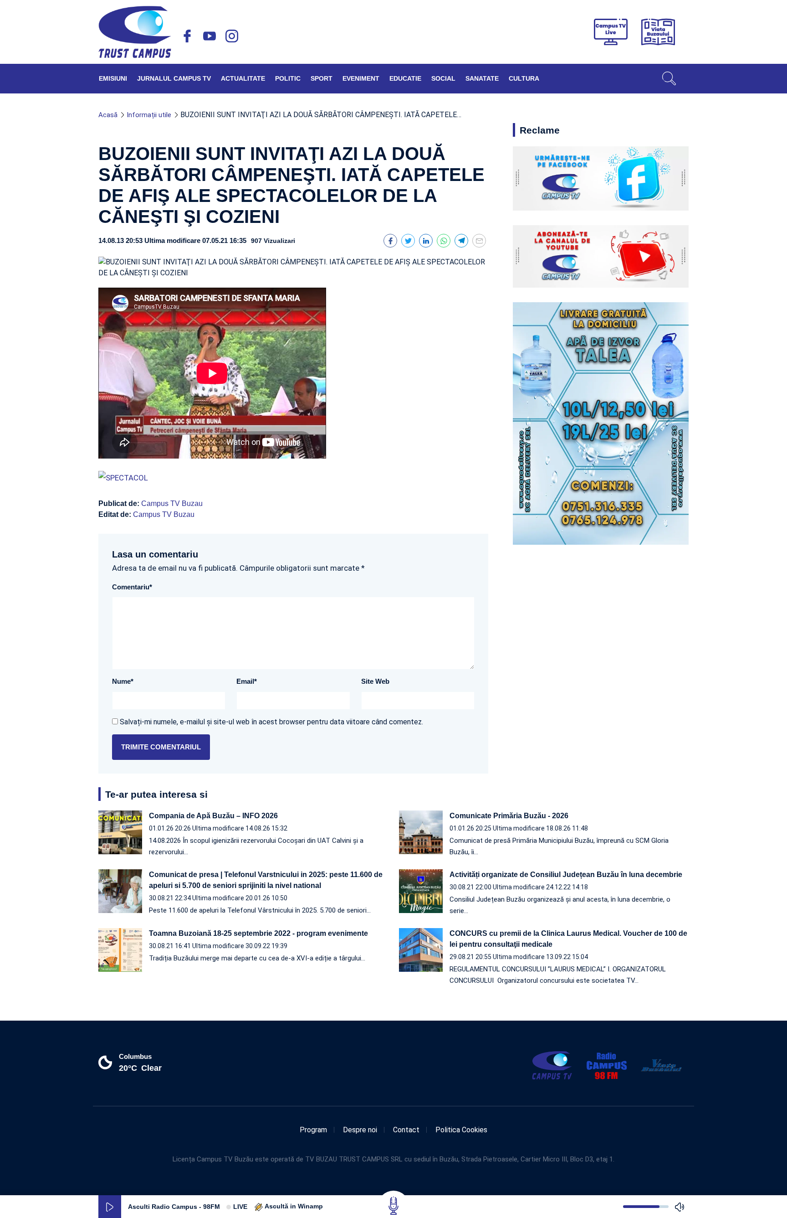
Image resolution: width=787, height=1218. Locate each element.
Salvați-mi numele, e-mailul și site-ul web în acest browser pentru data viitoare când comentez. (271, 721)
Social (443, 78)
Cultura (524, 78)
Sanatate (482, 78)
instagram (232, 36)
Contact (406, 1129)
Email (246, 681)
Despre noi (360, 1129)
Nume (122, 681)
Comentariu (132, 587)
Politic (288, 78)
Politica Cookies (461, 1129)
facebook (187, 36)
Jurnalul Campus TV (174, 78)
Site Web (375, 681)
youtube (209, 36)
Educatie (405, 78)
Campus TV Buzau (172, 503)
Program (313, 1129)
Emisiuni (113, 78)
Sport (321, 78)
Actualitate (243, 78)
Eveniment (360, 78)
